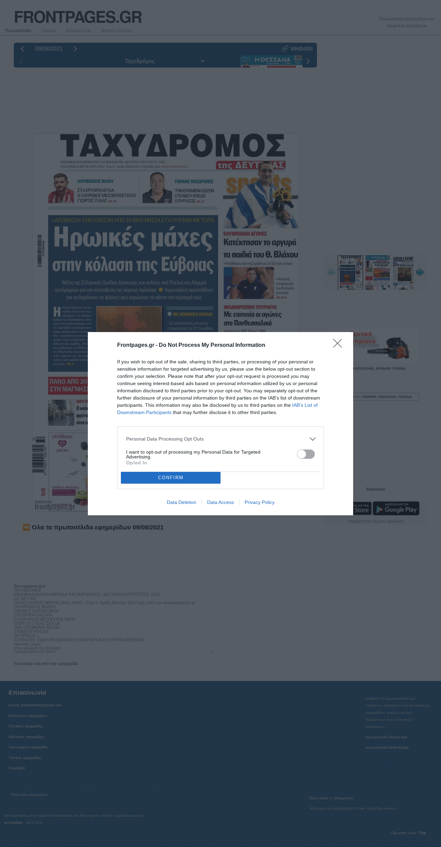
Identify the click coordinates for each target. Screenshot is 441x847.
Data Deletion (181, 502)
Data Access (220, 502)
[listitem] (220, 439)
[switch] (306, 454)
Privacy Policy (260, 502)
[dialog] (220, 423)
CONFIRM (171, 477)
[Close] (339, 345)
